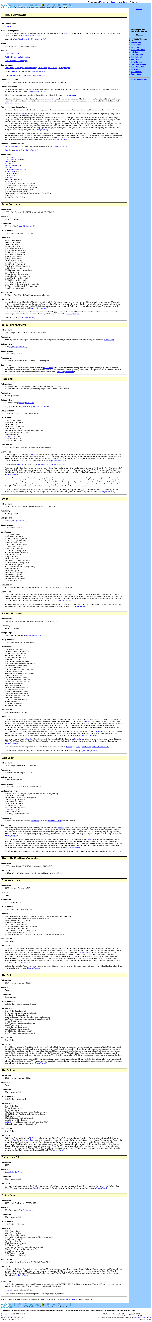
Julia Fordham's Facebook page (16, 61)
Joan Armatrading (30, 68)
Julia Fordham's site (12, 53)
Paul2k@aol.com (63, 139)
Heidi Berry (136, 45)
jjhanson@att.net (74, 847)
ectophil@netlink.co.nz (106, 492)
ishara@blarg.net (64, 68)
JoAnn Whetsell (31, 150)
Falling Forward (11, 146)
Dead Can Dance (138, 50)
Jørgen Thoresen (69, 1299)
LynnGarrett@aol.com (26, 318)
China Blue (9, 181)
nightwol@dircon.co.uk (32, 35)
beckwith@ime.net (114, 110)
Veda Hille (135, 59)
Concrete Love (19, 150)
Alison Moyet (15, 71)
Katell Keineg (136, 62)
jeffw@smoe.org (42, 130)
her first (48, 468)
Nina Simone (52, 68)
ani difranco (136, 52)
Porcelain (50, 99)
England (8, 26)
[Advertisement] (140, 18)
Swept (7, 163)
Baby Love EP (10, 177)
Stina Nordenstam (138, 64)
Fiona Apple (136, 42)
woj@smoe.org (69, 95)
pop (15, 39)
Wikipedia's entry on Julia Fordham (17, 57)
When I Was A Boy (54, 821)
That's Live (9, 175)
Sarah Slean (136, 74)
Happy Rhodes (22, 464)
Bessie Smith (42, 68)
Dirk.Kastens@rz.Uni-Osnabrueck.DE (32, 39)
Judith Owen (9, 810)
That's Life (9, 173)
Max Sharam (136, 72)
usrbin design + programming (142, 1317)
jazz (58, 33)
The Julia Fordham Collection (15, 169)
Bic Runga (135, 69)
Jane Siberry (35, 821)
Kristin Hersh (136, 57)
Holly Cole (135, 47)
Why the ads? (139, 9)
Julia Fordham (10, 157)
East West (8, 167)
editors (149, 1314)
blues (65, 33)
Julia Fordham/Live (12, 159)
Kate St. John (10, 436)
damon (84, 486)
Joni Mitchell (9, 68)
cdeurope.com (109, 340)
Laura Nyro (19, 68)
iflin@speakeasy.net (13, 103)
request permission (10, 1316)
